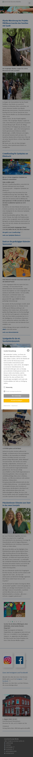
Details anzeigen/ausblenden (13, 391)
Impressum (15, 405)
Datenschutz (7, 405)
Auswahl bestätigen (16, 400)
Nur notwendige (16, 395)
